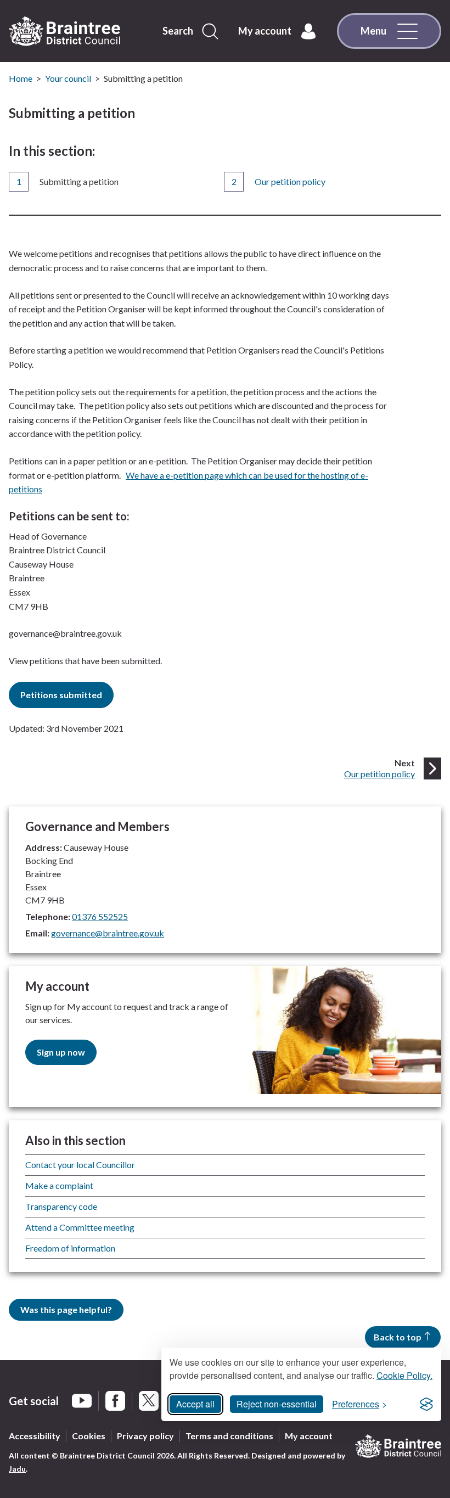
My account (309, 1435)
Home (20, 78)
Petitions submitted (61, 694)
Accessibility (34, 1435)
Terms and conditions (229, 1435)
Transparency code (61, 1206)
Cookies (88, 1435)
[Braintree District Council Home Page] (64, 31)
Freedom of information (70, 1248)
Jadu (17, 1468)
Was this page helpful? (66, 1309)
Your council (68, 78)
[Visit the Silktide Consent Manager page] (426, 1404)
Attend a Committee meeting (79, 1227)
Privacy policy (145, 1435)
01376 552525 (100, 916)
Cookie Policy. (404, 1375)
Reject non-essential (277, 1404)
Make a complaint (59, 1185)
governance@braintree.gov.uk (107, 933)
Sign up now (61, 1052)
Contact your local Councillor (80, 1164)
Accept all (195, 1404)
